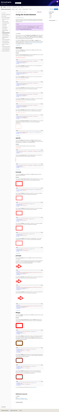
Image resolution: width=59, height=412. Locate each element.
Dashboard (56, 9)
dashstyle (30, 42)
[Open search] (55, 7)
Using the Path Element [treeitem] (5, 41)
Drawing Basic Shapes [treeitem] (5, 21)
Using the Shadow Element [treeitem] (6, 39)
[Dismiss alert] (57, 1)
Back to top (18, 45)
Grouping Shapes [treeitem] (4, 28)
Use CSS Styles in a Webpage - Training (21, 398)
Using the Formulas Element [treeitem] (6, 46)
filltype (41, 42)
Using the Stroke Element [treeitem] (5, 32)
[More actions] (42, 12)
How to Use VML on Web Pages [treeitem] (5, 19)
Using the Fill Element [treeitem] (5, 34)
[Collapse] (10, 11)
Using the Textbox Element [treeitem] (5, 42)
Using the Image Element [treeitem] (5, 35)
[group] (29, 152)
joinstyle (38, 42)
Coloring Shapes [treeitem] (4, 24)
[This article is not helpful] (56, 20)
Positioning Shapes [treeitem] (4, 27)
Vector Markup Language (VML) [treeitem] (6, 14)
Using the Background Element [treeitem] (5, 38)
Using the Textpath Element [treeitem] (6, 49)
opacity (33, 42)
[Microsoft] (1, 7)
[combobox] (5, 13)
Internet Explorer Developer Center (26, 29)
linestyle (35, 42)
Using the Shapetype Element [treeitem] (5, 31)
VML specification (33, 387)
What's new (51, 9)
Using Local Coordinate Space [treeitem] (5, 45)
